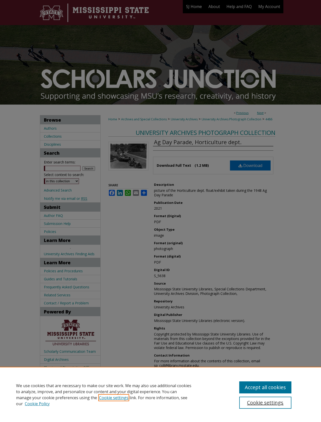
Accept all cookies (265, 387)
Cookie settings (113, 397)
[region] (160, 394)
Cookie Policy (37, 403)
